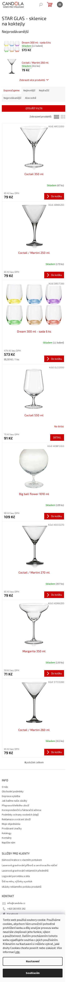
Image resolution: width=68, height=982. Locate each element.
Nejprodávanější (12, 98)
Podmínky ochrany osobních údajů (20, 815)
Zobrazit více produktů (32, 79)
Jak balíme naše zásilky (14, 801)
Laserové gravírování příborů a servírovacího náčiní (29, 865)
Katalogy (6, 833)
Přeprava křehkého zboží (15, 805)
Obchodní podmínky (13, 791)
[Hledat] (40, 4)
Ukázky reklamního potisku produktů (21, 887)
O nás (5, 787)
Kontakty (7, 838)
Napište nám (8, 843)
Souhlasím (33, 973)
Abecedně (30, 98)
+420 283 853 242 (16, 909)
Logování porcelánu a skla (16, 876)
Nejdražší (44, 90)
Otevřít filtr (34, 108)
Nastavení (32, 961)
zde (17, 952)
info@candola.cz (16, 903)
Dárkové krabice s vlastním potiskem (22, 860)
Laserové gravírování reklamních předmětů (25, 871)
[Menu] (59, 4)
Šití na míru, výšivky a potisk (17, 881)
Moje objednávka (11, 824)
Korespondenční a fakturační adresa (21, 810)
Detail (57, 437)
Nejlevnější (29, 90)
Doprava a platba (11, 796)
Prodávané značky (12, 828)
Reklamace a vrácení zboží (16, 819)
